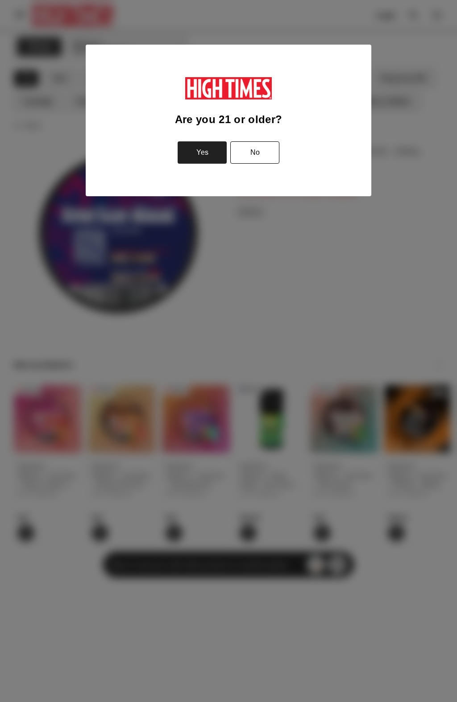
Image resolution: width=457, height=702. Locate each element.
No (255, 152)
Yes (202, 152)
